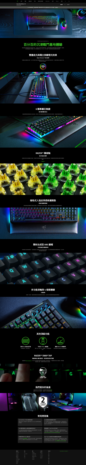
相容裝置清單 (25, 438)
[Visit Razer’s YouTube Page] (48, 458)
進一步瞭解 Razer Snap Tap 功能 (60, 440)
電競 (24, 456)
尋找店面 (17, 455)
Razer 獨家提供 (18, 459)
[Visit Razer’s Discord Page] (48, 463)
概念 (24, 455)
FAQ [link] (64, 4)
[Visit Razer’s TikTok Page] (48, 460)
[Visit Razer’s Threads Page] (48, 455)
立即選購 (56, 7)
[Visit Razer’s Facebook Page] (48, 452)
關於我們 (41, 452)
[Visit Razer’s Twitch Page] (48, 461)
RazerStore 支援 (34, 455)
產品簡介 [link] (61, 4)
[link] (17, 1)
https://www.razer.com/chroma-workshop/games (52, 432)
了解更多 (43, 161)
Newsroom (41, 455)
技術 (24, 452)
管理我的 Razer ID (34, 456)
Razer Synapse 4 (29, 360)
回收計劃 (33, 459)
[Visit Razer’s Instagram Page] (48, 454)
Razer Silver (17, 460)
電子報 (17, 463)
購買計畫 (17, 456)
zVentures (41, 456)
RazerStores (17, 452)
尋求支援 (33, 452)
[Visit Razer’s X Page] (48, 457)
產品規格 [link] (68, 4)
